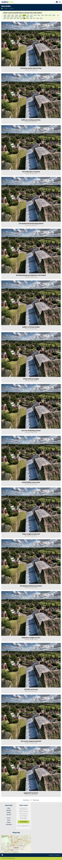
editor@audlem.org (25, 826)
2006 (8, 15)
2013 (35, 15)
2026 (31, 17)
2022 (16, 17)
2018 (53, 15)
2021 (12, 17)
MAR (11, 18)
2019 (5, 17)
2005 (5, 15)
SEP (31, 18)
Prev (27, 800)
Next (34, 800)
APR (15, 18)
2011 (28, 15)
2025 (27, 17)
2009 (20, 15)
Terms (8, 820)
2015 (42, 15)
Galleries (8, 810)
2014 (38, 15)
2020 (8, 17)
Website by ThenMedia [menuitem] (54, 855)
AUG (27, 18)
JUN (21, 18)
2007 (12, 15)
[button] (59, 2)
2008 (16, 15)
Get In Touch (23, 821)
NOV (38, 18)
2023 (20, 17)
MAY (18, 18)
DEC (41, 18)
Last (37, 800)
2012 (31, 15)
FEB (8, 18)
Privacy (9, 822)
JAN (5, 18)
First (24, 800)
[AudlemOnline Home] (7, 2)
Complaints (9, 824)
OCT (34, 18)
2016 (46, 15)
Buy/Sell (8, 814)
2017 (50, 15)
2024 (23, 17)
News (6, 8)
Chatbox (9, 812)
